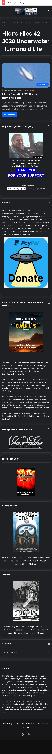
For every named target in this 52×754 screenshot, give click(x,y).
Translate (42, 189)
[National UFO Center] (26, 11)
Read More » (9, 114)
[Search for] (48, 12)
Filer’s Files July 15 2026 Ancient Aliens (23, 3)
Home (6, 23)
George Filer (8, 90)
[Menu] (3, 12)
